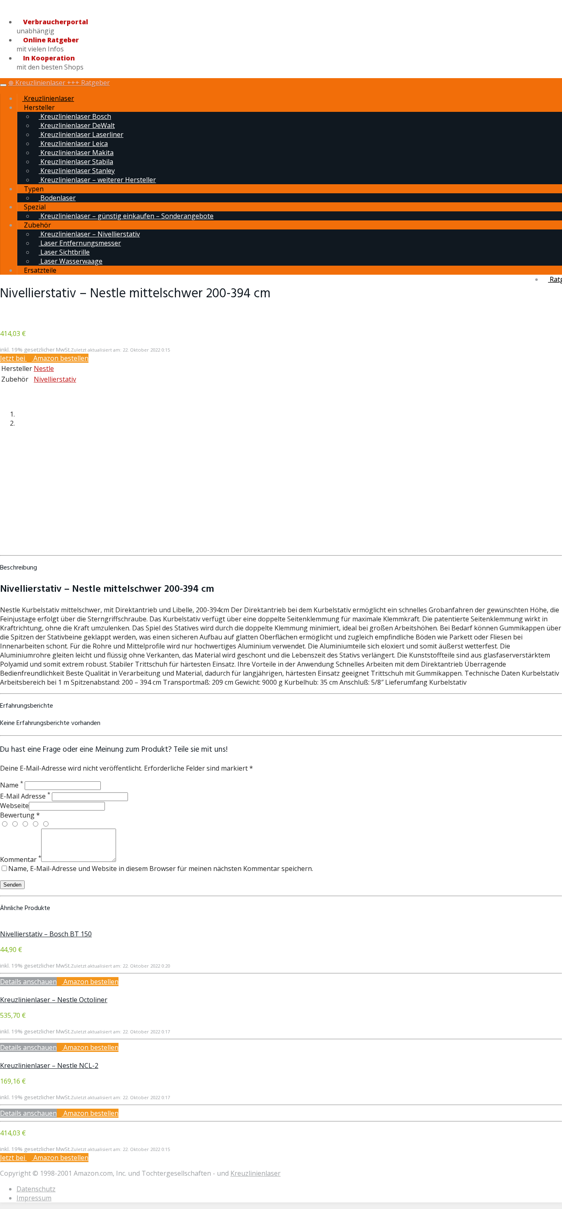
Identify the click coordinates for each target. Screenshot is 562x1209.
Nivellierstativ (55, 379)
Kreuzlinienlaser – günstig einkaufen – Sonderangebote (126, 215)
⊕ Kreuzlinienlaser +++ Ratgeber (59, 82)
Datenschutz (36, 1188)
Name (11, 785)
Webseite (14, 805)
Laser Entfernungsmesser (80, 243)
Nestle (44, 368)
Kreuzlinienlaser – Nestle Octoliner (53, 999)
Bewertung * (20, 815)
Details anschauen (28, 981)
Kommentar (20, 859)
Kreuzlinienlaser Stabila (76, 161)
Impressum (33, 1197)
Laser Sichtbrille (64, 252)
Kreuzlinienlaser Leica (73, 143)
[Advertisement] (281, 493)
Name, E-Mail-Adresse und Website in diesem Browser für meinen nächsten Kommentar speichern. (160, 868)
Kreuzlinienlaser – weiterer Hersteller (97, 179)
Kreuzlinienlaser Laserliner (81, 134)
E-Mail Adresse (25, 796)
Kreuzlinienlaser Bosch (75, 116)
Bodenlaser (57, 197)
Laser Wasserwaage (70, 261)
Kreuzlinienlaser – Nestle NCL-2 (49, 1065)
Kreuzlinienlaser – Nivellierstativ (89, 234)
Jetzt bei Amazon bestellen (44, 358)
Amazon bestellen (90, 981)
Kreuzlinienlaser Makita (76, 152)
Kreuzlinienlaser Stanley (77, 170)
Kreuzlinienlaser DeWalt (77, 125)
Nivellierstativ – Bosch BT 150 (46, 933)
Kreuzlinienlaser (48, 98)
